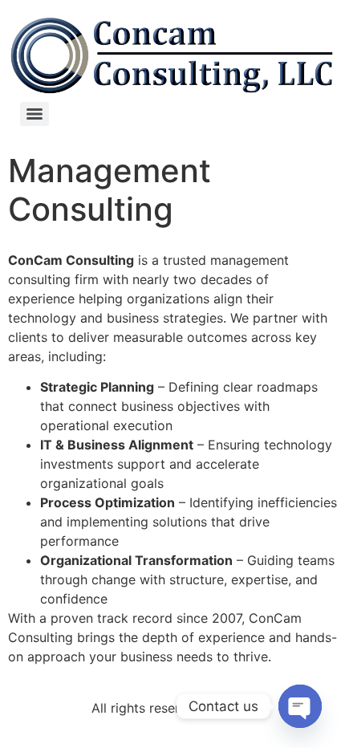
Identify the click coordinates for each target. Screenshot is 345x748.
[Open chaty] (300, 706)
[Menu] (34, 114)
